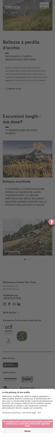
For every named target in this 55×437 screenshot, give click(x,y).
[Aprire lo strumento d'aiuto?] (51, 222)
